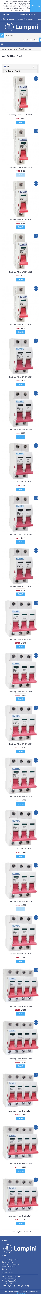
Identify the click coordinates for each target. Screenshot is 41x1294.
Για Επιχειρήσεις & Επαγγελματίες (15, 1286)
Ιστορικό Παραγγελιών (10, 1264)
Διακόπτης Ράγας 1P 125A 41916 (20, 324)
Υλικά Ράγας (13, 49)
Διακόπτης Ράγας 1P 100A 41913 (20, 220)
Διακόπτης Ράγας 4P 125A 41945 (20, 1216)
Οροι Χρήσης (7, 1283)
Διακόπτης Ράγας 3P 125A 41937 (20, 954)
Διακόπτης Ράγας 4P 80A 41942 (20, 1163)
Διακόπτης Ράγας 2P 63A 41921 (20, 429)
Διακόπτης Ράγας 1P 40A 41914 (20, 115)
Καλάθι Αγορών (8, 1262)
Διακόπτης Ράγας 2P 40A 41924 (20, 377)
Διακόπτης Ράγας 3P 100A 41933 (20, 849)
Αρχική (3, 49)
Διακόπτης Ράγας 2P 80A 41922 (20, 534)
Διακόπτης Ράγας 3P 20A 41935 (20, 639)
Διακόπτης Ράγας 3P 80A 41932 (20, 901)
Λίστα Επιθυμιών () (9, 1267)
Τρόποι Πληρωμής (9, 1281)
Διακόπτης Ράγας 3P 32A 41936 (20, 691)
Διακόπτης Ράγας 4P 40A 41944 (20, 1006)
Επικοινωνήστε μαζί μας (11, 1276)
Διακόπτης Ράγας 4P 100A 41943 (20, 1111)
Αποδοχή (36, 6)
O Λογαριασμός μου (10, 1260)
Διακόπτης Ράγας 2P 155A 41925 (20, 587)
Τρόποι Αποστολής (9, 1279)
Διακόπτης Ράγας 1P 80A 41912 (20, 272)
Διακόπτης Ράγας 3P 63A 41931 (20, 796)
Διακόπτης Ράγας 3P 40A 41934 (20, 744)
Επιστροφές (7, 1269)
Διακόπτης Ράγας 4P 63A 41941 (20, 1059)
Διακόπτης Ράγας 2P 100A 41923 (20, 482)
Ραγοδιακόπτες (25, 49)
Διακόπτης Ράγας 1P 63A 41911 (20, 167)
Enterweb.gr (21, 1293)
